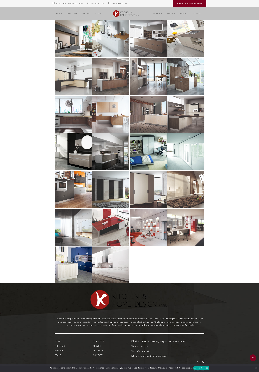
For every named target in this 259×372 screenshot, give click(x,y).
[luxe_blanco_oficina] (148, 227)
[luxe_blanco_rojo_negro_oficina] (185, 227)
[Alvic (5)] (110, 76)
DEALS (98, 13)
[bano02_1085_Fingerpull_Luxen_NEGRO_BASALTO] (73, 151)
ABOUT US (72, 13)
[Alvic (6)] (148, 76)
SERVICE (171, 13)
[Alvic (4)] (73, 76)
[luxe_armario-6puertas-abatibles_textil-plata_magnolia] (185, 189)
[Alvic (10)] (148, 114)
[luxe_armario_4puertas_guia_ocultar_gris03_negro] (110, 189)
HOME (59, 13)
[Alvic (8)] (73, 114)
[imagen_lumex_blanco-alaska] (185, 151)
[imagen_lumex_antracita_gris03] (148, 151)
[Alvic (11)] (185, 114)
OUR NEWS (156, 13)
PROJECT (184, 13)
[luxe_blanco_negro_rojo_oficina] (110, 227)
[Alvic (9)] (110, 114)
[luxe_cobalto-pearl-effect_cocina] (73, 265)
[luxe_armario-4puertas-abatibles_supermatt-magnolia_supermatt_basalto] (148, 189)
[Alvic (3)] (185, 38)
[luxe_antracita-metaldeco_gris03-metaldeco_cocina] (73, 189)
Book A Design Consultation (189, 3)
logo (126, 13)
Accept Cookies (201, 368)
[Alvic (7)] (185, 76)
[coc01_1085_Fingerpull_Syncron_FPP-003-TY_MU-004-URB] (110, 151)
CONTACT (198, 13)
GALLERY (86, 13)
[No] (255, 368)
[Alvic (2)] (148, 38)
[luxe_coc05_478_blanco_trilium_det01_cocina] (110, 265)
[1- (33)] (73, 38)
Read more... (186, 368)
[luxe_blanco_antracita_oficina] (73, 227)
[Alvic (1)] (110, 38)
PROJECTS (98, 351)
